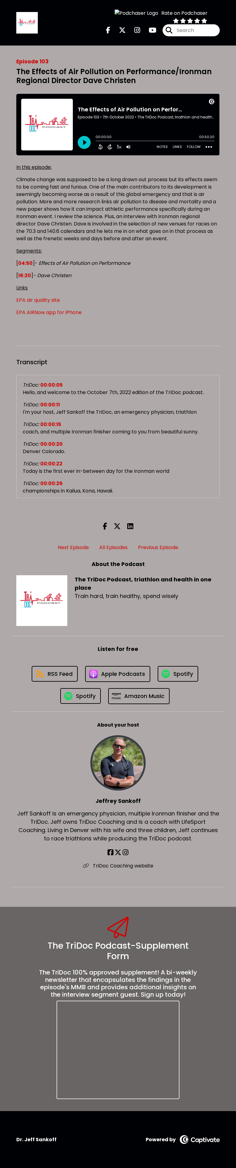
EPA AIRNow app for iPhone (49, 312)
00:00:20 (51, 444)
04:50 (25, 263)
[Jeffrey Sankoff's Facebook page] (110, 852)
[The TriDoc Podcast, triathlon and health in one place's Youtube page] (148, 30)
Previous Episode (158, 547)
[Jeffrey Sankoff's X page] (118, 852)
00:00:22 (51, 463)
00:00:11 (50, 404)
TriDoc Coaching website (122, 865)
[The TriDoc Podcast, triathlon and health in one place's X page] (119, 30)
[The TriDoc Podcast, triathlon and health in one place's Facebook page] (108, 30)
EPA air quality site (38, 300)
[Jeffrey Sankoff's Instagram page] (125, 852)
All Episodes (113, 547)
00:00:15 (50, 424)
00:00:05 (51, 385)
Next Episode (73, 547)
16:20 (24, 275)
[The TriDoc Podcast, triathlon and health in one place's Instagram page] (133, 30)
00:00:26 (51, 483)
